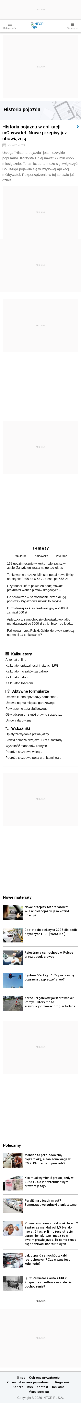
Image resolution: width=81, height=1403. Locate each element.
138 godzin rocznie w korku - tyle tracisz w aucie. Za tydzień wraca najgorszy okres (36, 565)
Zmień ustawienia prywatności (29, 1382)
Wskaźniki (20, 728)
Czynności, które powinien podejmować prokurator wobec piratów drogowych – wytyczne (35, 588)
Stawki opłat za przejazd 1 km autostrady (34, 740)
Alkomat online (16, 659)
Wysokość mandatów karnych (26, 746)
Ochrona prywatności (44, 1377)
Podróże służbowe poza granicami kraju (33, 757)
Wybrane (61, 555)
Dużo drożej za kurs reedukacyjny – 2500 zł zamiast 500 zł (37, 610)
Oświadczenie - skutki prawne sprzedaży (34, 714)
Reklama (58, 1387)
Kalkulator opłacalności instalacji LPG (32, 665)
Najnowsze (41, 555)
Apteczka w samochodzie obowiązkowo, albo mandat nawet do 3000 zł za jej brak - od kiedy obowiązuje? (39, 622)
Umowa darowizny (18, 720)
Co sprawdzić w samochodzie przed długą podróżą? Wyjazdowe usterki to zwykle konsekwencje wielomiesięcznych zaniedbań (38, 599)
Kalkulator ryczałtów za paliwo (27, 671)
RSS (30, 1387)
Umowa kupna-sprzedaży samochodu (32, 697)
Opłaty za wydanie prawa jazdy (27, 734)
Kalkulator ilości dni (19, 683)
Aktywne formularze (30, 691)
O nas (21, 1377)
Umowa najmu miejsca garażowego (30, 702)
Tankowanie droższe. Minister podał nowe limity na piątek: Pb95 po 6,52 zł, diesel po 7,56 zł (40, 577)
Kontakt (42, 1387)
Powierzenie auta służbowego (27, 708)
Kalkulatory (21, 654)
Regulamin (63, 1382)
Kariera (18, 1387)
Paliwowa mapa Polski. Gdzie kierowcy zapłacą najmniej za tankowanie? (40, 632)
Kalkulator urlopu (17, 677)
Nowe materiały (17, 897)
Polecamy (12, 1145)
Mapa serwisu (39, 1392)
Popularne (20, 555)
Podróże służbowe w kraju (24, 751)
